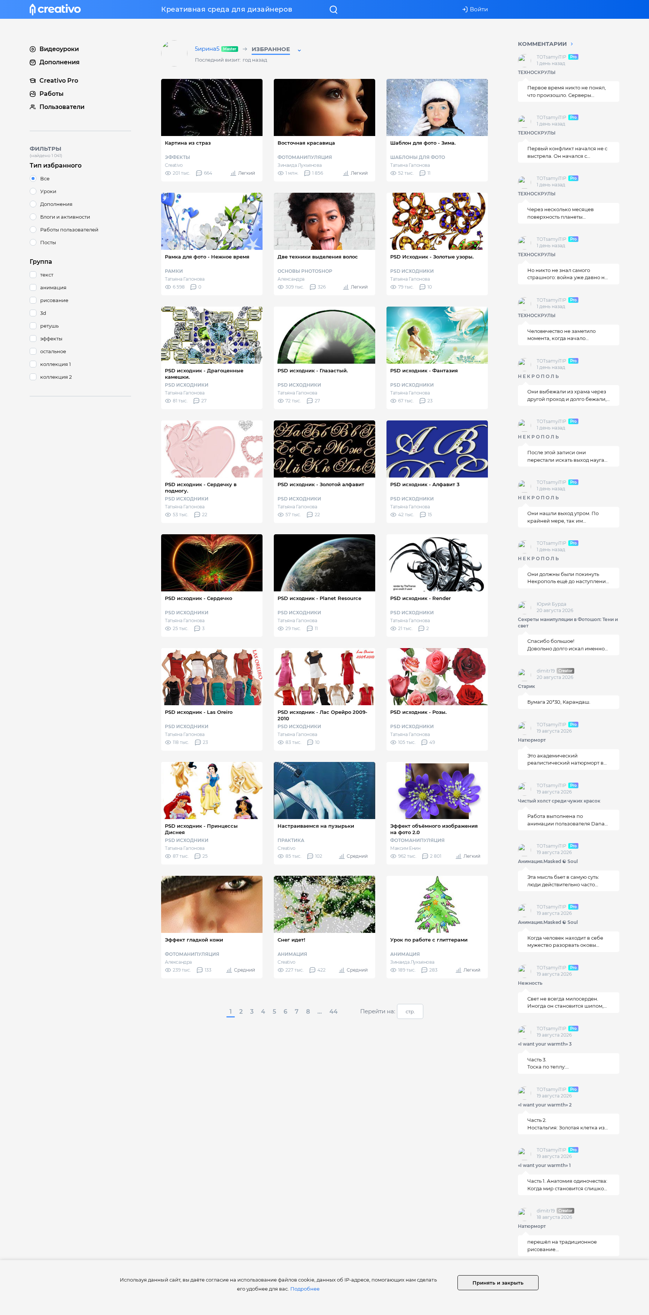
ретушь (49, 326)
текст (46, 275)
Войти (479, 9)
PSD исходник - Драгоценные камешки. (204, 373)
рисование (54, 300)
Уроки (48, 191)
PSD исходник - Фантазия (424, 370)
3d (43, 313)
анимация (53, 287)
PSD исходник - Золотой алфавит (321, 484)
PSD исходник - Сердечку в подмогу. (201, 487)
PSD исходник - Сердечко (198, 598)
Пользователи (62, 106)
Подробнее (305, 1289)
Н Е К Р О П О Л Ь (538, 376)
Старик (526, 686)
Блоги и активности (65, 217)
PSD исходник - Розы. (418, 712)
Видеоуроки (59, 49)
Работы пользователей (69, 230)
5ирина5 (216, 49)
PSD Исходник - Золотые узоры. (432, 257)
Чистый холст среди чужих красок (559, 801)
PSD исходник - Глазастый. (313, 370)
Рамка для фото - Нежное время (207, 257)
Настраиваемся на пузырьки (316, 826)
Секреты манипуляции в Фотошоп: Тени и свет (568, 623)
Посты (48, 242)
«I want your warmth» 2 (545, 1105)
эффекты (51, 339)
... (319, 1011)
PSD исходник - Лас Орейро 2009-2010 (322, 715)
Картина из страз (188, 143)
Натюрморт (532, 740)
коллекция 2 (56, 377)
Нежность (530, 983)
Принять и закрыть (498, 1283)
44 (333, 1011)
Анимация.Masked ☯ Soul (548, 862)
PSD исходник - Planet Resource (319, 598)
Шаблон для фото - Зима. (423, 143)
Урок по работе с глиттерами (429, 940)
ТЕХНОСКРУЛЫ (536, 72)
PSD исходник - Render (420, 598)
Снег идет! (291, 940)
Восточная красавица (306, 143)
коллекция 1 (55, 364)
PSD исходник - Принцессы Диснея (201, 829)
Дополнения (59, 62)
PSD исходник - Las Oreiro (198, 712)
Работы (51, 93)
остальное (53, 351)
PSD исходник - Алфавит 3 (425, 484)
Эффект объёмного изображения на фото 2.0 (434, 829)
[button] (277, 50)
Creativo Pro (58, 80)
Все (45, 178)
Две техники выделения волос (318, 257)
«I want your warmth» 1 (544, 1165)
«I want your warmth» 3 (545, 1044)
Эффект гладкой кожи (194, 940)
